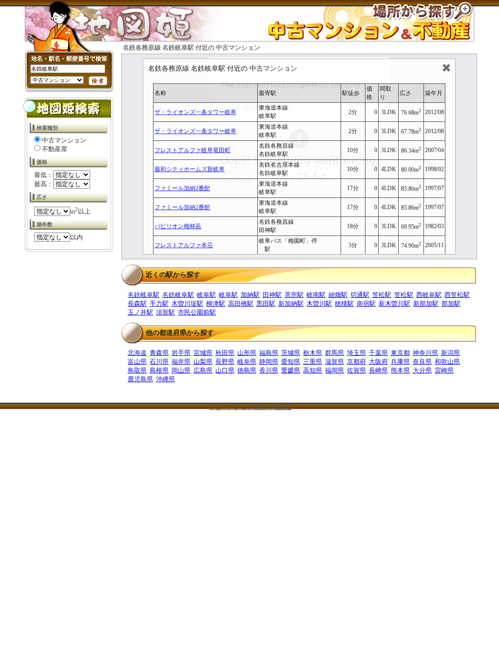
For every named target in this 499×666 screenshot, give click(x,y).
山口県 (224, 370)
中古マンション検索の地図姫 (250, 407)
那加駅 (451, 303)
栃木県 (312, 352)
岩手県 (181, 352)
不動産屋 (54, 149)
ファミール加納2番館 (182, 188)
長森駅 (137, 303)
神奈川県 (425, 352)
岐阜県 (246, 361)
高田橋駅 (240, 303)
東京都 (400, 352)
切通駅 (359, 294)
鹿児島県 (140, 379)
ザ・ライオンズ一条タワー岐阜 (195, 112)
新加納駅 (291, 303)
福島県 (268, 352)
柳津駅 (215, 303)
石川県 (159, 361)
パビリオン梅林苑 (177, 226)
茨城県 (290, 352)
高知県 (312, 370)
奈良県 (422, 361)
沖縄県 (165, 379)
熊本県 (400, 370)
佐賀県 (356, 370)
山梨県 (202, 361)
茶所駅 (294, 294)
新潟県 (450, 352)
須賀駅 (165, 312)
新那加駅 (426, 303)
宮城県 (202, 352)
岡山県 (181, 370)
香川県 (268, 370)
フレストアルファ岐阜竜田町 (192, 150)
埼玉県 (356, 352)
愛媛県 (290, 370)
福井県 (181, 361)
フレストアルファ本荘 (183, 245)
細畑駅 (337, 294)
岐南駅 (316, 294)
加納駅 (250, 294)
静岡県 (268, 361)
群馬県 (334, 352)
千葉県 (378, 352)
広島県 (202, 370)
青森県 (159, 352)
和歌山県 (447, 361)
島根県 (159, 370)
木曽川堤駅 (187, 303)
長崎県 (378, 370)
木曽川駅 (319, 303)
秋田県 (224, 352)
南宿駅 (366, 303)
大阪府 (378, 361)
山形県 (246, 352)
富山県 (137, 361)
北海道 (137, 352)
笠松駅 (381, 294)
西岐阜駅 (428, 294)
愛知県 (290, 361)
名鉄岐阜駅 (143, 294)
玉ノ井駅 (140, 312)
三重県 (312, 361)
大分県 (422, 370)
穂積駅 (344, 303)
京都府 (356, 361)
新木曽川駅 (394, 303)
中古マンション (64, 140)
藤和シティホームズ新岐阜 (189, 169)
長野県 (224, 361)
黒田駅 (265, 303)
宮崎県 (444, 370)
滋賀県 (334, 361)
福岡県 (334, 370)
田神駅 (272, 294)
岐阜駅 (206, 294)
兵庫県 (400, 361)
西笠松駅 (457, 294)
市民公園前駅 (197, 312)
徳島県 (246, 370)
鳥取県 (137, 370)
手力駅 (159, 303)
